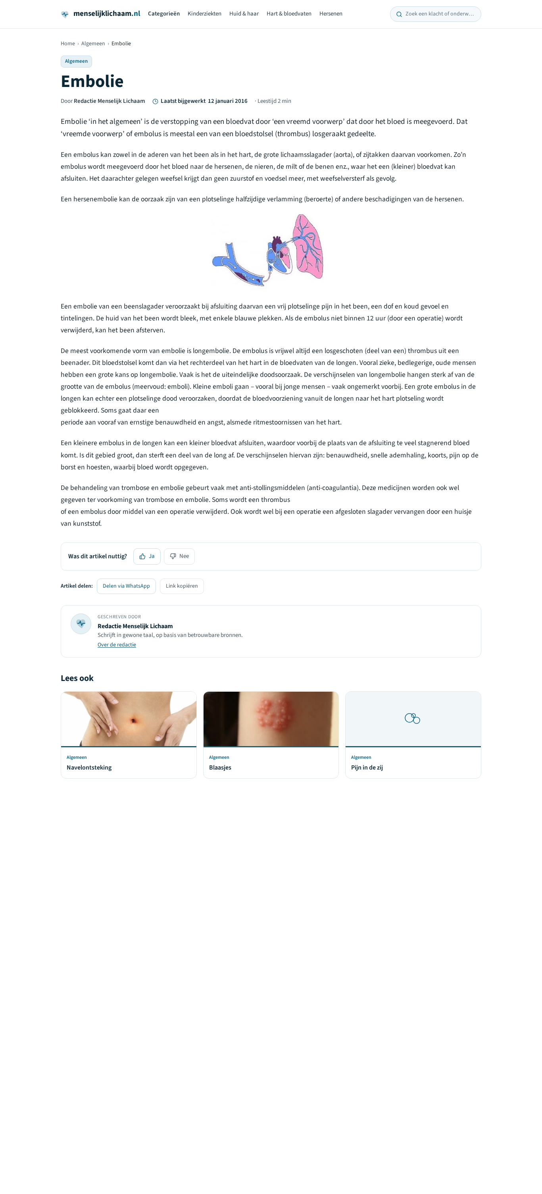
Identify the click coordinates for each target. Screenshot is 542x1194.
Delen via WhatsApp (126, 586)
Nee (184, 556)
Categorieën (164, 14)
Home (68, 44)
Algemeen (93, 44)
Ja (152, 556)
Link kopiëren (182, 586)
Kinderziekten (204, 14)
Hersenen (330, 14)
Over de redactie (117, 645)
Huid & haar (244, 14)
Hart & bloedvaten (289, 14)
